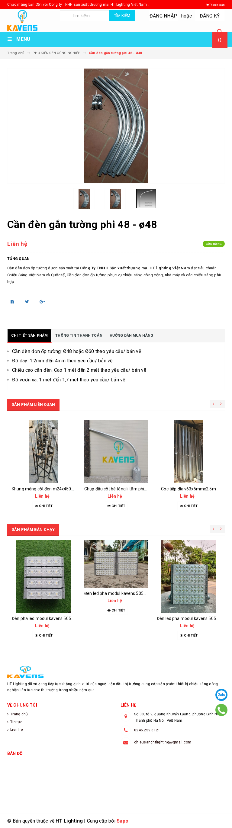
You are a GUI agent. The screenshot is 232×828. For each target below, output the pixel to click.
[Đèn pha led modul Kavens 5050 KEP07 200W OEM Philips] (43, 576)
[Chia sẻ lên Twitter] (28, 301)
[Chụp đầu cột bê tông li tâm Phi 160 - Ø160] (116, 451)
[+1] (42, 301)
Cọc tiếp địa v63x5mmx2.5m (188, 488)
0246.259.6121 (147, 730)
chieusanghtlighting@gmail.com (162, 742)
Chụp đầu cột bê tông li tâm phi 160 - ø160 (125, 488)
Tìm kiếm (122, 15)
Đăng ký (210, 16)
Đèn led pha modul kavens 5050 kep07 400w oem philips (139, 593)
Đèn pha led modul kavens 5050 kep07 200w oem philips (66, 618)
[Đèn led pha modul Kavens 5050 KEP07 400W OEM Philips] (116, 564)
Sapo (122, 821)
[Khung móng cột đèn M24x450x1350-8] (43, 451)
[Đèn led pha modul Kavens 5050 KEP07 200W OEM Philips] (188, 576)
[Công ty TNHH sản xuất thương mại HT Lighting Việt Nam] (116, 672)
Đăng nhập (163, 16)
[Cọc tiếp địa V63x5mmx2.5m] (188, 451)
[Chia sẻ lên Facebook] (13, 301)
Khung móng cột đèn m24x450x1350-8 (49, 488)
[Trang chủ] (31, 20)
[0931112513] (221, 710)
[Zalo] (221, 695)
